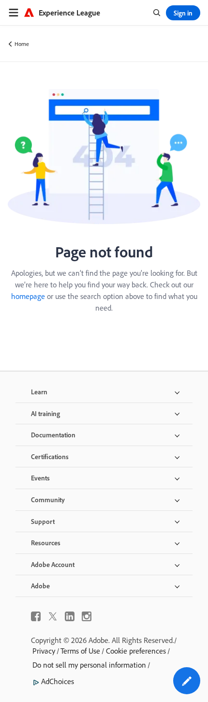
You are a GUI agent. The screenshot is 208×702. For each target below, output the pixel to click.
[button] (186, 680)
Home (22, 43)
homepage (28, 296)
